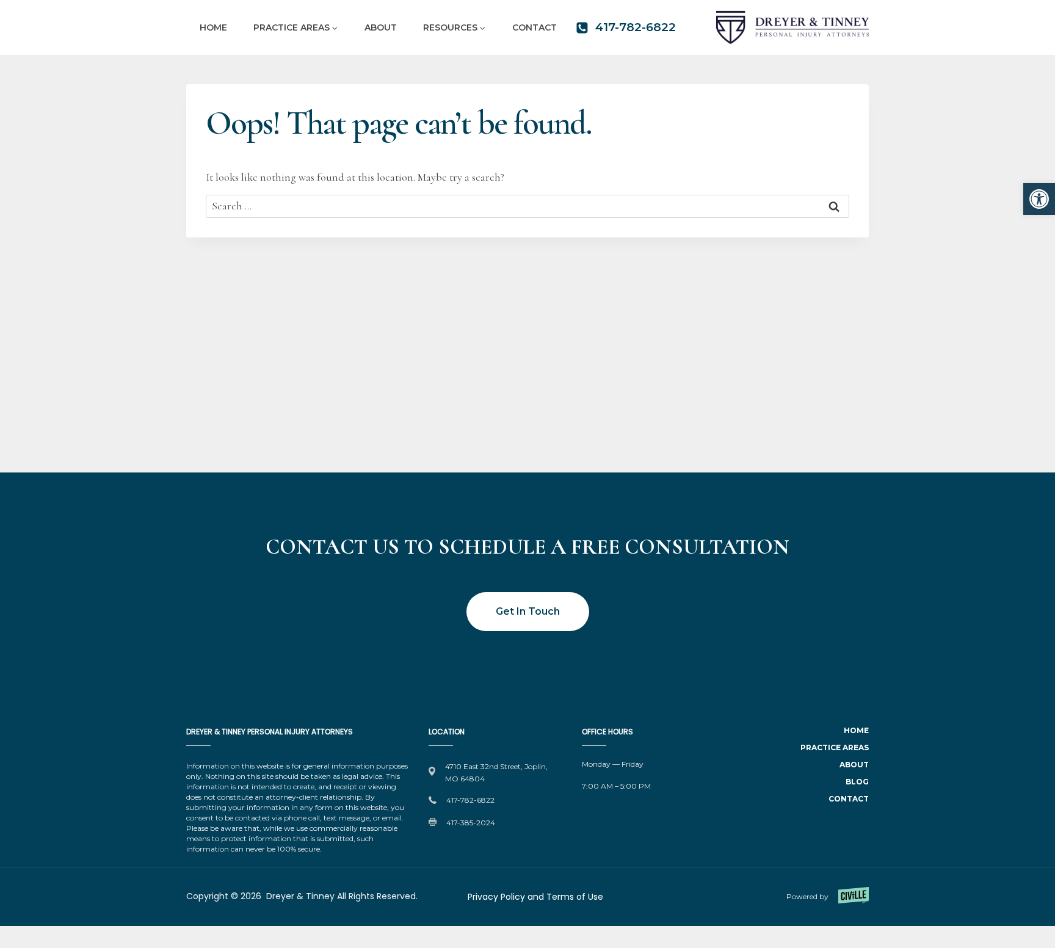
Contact (534, 27)
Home (213, 27)
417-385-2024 (470, 822)
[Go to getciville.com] (796, 896)
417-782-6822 (470, 800)
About (380, 27)
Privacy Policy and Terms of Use (535, 897)
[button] (1039, 199)
